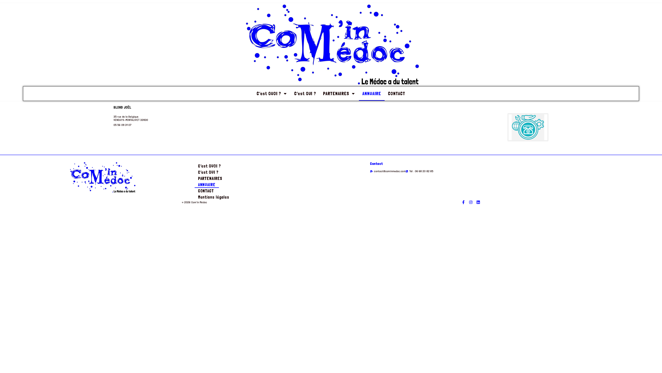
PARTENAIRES (336, 93)
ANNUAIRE (371, 93)
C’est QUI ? (305, 93)
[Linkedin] (478, 202)
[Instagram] (471, 202)
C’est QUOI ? (269, 93)
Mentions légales (213, 197)
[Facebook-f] (463, 202)
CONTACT (396, 93)
